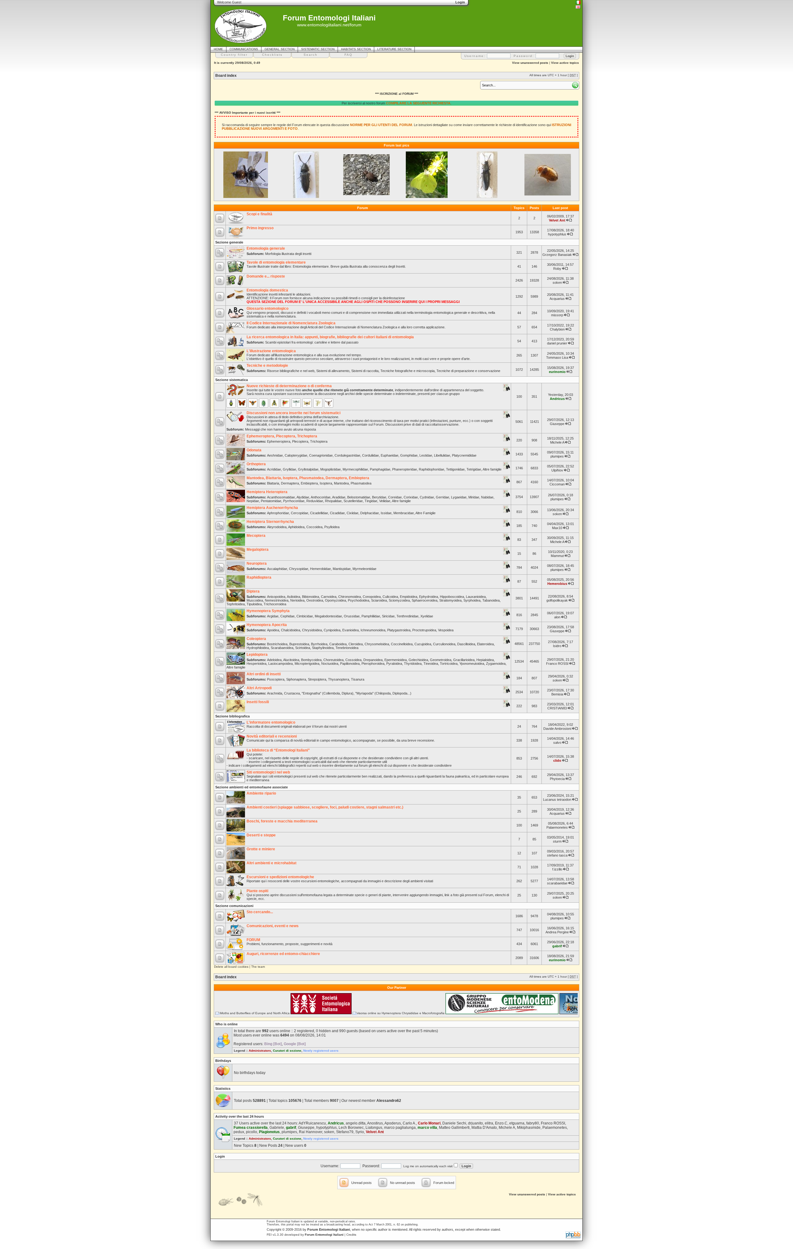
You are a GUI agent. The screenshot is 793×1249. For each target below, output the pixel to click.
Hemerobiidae (320, 569)
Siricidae (388, 616)
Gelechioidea (418, 660)
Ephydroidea (428, 596)
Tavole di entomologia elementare (276, 262)
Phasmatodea (361, 483)
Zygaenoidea (496, 663)
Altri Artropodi (259, 688)
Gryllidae (289, 469)
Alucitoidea (291, 660)
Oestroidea (314, 600)
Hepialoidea (485, 660)
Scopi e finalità (259, 214)
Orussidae (352, 616)
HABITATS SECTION (356, 49)
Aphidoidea (296, 527)
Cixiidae (352, 513)
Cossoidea (353, 660)
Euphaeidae (389, 455)
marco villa (427, 1127)
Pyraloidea (394, 663)
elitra (489, 1123)
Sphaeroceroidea (424, 600)
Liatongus (374, 1127)
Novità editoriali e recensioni (272, 736)
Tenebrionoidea (346, 648)
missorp (557, 315)
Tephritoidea (235, 604)
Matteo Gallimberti (454, 1127)
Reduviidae (314, 501)
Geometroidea (440, 660)
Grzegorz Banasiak (557, 254)
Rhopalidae (333, 501)
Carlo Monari (429, 1123)
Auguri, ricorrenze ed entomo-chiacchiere (283, 954)
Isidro (557, 646)
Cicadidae (337, 513)
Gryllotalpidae (308, 469)
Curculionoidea (444, 644)
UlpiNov (557, 470)
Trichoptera (318, 441)
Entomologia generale (266, 248)
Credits (351, 1234)
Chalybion (557, 329)
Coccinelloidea (402, 644)
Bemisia (557, 694)
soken (557, 282)
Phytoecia (557, 779)
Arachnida (274, 693)
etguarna (516, 1123)
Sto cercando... (260, 912)
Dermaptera (290, 483)
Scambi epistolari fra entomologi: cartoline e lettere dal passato (311, 342)
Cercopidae (299, 513)
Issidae (386, 513)
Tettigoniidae (455, 469)
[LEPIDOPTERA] (242, 403)
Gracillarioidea (464, 660)
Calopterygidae (296, 455)
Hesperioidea (256, 663)
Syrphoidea (471, 600)
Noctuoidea (329, 663)
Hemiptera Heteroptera (267, 492)
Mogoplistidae (330, 469)
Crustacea (292, 693)
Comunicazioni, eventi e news (273, 926)
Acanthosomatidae (281, 497)
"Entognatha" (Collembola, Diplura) (327, 693)
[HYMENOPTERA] (252, 403)
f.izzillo (557, 869)
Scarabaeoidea (282, 648)
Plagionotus (269, 1132)
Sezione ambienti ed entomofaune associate (251, 787)
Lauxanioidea (476, 596)
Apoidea (273, 630)
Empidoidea (408, 596)
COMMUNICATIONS (244, 49)
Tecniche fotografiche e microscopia (407, 371)
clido (557, 760)
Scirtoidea (302, 648)
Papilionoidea (350, 663)
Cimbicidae (304, 616)
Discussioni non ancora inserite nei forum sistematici (293, 413)
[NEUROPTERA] (307, 403)
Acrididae (274, 469)
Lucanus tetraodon (557, 799)
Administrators (260, 1050)
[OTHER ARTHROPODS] (328, 403)
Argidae (272, 616)
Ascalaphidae (277, 569)
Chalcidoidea (290, 630)
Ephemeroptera (278, 441)
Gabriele (276, 1127)
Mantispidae (342, 569)
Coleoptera (256, 639)
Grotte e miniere (261, 849)
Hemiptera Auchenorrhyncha (272, 508)
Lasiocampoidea (280, 663)
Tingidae (371, 501)
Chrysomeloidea (377, 644)
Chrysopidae (298, 569)
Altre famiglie (492, 469)
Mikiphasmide (529, 1127)
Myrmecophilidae (355, 469)
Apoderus (392, 1123)
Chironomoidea (349, 596)
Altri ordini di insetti (264, 674)
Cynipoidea (332, 630)
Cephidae (287, 616)
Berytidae (379, 497)
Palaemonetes (557, 827)
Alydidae (302, 497)
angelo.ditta (356, 1123)
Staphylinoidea (323, 648)
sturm (557, 841)
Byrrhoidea (319, 644)
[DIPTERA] (274, 403)
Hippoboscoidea (452, 596)
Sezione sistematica (231, 380)
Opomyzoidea (335, 600)
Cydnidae (427, 497)
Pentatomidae (271, 501)
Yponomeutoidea (471, 663)
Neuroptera (257, 563)
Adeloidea (274, 660)
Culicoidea (390, 596)
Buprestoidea (299, 644)
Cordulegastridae (347, 455)
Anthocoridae (321, 497)
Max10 (557, 528)
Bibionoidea (310, 596)
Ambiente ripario (261, 793)
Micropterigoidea (307, 663)
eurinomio (557, 372)
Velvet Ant (557, 220)
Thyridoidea (413, 663)
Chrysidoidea (312, 630)
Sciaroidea (379, 600)
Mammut (557, 556)
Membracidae (403, 513)
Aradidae (338, 497)
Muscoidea (255, 600)
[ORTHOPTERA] (285, 403)
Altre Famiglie (425, 513)
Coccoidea (314, 527)
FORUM (253, 940)
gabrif (557, 946)
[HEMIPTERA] (263, 403)
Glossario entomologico (267, 308)
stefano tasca (557, 855)
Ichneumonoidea (373, 630)
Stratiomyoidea (450, 600)
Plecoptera (300, 441)
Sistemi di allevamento (332, 371)
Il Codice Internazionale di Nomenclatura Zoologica (291, 323)
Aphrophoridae (278, 513)
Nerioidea (297, 600)
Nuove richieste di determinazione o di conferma (289, 386)
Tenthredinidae (407, 616)
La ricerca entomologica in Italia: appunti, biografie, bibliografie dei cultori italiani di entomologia (330, 337)
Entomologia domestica (267, 290)
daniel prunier (557, 343)
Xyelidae (426, 616)
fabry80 (532, 1123)
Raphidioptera (259, 577)
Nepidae (253, 501)
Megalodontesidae (328, 616)
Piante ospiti (257, 891)
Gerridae (442, 497)
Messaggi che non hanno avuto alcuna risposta (280, 429)
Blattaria (273, 483)
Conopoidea (372, 596)
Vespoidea (445, 630)
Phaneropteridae (404, 469)
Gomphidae (409, 455)
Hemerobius (557, 583)
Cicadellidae (319, 513)
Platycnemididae (464, 455)
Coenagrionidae (321, 455)
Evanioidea (350, 630)
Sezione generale (229, 242)
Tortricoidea (449, 663)
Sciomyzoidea (399, 600)
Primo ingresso (260, 228)
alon (557, 617)
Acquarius (557, 298)
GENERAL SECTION (280, 49)
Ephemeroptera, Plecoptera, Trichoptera (282, 436)
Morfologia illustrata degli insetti (288, 254)
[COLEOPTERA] (231, 403)
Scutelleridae (353, 501)
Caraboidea (338, 644)
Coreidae (395, 497)
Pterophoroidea (372, 663)
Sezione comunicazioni (234, 906)
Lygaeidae (459, 497)
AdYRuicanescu (312, 1123)
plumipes (557, 456)
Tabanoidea (491, 600)
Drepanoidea (373, 660)
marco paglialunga (400, 1127)
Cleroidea (355, 644)
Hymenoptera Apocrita (267, 625)
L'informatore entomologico (271, 722)
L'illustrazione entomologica (271, 351)
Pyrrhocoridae (293, 501)
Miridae (473, 497)
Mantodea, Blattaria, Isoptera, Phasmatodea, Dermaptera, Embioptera (308, 478)
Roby (557, 268)
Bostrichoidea (277, 644)
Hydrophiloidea (258, 648)
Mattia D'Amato (484, 1127)
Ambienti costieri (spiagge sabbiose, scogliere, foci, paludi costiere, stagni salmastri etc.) (325, 807)
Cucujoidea (422, 644)
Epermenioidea (395, 660)
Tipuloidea (254, 604)
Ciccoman (557, 484)
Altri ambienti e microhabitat (271, 863)
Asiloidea (293, 596)
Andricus (557, 399)
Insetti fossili (258, 702)
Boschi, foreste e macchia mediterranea (282, 821)
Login (220, 1156)
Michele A (557, 442)
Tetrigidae (474, 469)
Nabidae (487, 497)
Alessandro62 (388, 1100)
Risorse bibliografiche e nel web (290, 371)
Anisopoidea (276, 596)
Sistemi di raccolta (365, 371)
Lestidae (425, 455)
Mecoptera (256, 535)
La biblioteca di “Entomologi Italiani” (278, 750)
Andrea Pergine (557, 932)
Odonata (254, 450)
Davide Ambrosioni (557, 728)
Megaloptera (258, 549)
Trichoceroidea (275, 604)
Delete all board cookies (231, 966)
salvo (557, 742)
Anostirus (375, 1123)
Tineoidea (430, 663)
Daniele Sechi (454, 1123)
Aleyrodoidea (277, 527)
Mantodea (341, 483)
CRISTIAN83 (557, 708)
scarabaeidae (557, 883)
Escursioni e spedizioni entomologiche (280, 877)
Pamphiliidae (370, 616)
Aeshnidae (275, 455)
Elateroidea (485, 644)
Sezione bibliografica (232, 716)
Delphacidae (369, 513)
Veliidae (384, 501)
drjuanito (475, 1123)
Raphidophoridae (431, 469)
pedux (239, 1132)
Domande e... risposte (266, 276)
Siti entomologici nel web (268, 772)
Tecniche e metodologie (267, 365)
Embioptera (309, 483)
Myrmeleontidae (364, 569)
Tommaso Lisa (557, 357)
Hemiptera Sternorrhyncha (270, 521)
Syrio (359, 1132)
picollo (251, 1132)
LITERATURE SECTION (394, 49)
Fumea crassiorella (251, 1127)
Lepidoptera (257, 654)
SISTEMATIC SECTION (318, 49)
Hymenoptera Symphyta (268, 611)
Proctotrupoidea (424, 630)
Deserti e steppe (261, 835)
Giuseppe (557, 424)
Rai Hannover (310, 1132)
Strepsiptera (317, 679)
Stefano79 (344, 1132)
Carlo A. (409, 1123)
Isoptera (326, 483)
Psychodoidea (358, 600)
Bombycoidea (311, 660)
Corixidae (411, 497)
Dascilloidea (466, 644)
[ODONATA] (296, 403)
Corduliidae (370, 455)
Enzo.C (501, 1123)
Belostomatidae (358, 497)
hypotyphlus (557, 234)
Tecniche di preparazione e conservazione (468, 371)
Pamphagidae (380, 469)
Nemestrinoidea (276, 600)
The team (258, 966)
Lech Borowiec (351, 1127)
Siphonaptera (296, 679)
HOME (218, 49)
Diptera (253, 591)
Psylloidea (332, 527)
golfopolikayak (557, 600)
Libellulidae (442, 455)
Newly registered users (321, 1050)
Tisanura (357, 679)
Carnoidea (328, 596)
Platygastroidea (398, 630)
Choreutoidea (333, 660)
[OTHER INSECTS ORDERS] (317, 403)
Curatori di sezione (287, 1050)
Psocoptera (275, 679)
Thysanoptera (338, 679)
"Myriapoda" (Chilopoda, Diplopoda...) (383, 693)
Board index (226, 75)
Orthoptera (256, 464)
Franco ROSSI (557, 663)
